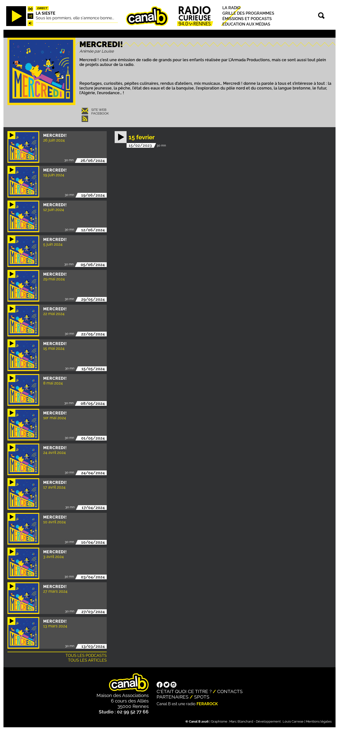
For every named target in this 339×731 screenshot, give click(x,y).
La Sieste (45, 13)
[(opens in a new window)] (160, 685)
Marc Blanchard (241, 721)
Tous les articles (87, 660)
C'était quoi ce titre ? (184, 691)
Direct (42, 8)
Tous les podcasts (86, 655)
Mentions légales (319, 721)
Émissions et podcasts (247, 18)
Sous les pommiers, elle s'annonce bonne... (75, 18)
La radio (231, 7)
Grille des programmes (248, 13)
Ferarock (207, 704)
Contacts (230, 691)
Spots (201, 697)
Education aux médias (246, 24)
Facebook (100, 113)
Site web (98, 110)
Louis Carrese (293, 721)
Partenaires (173, 697)
